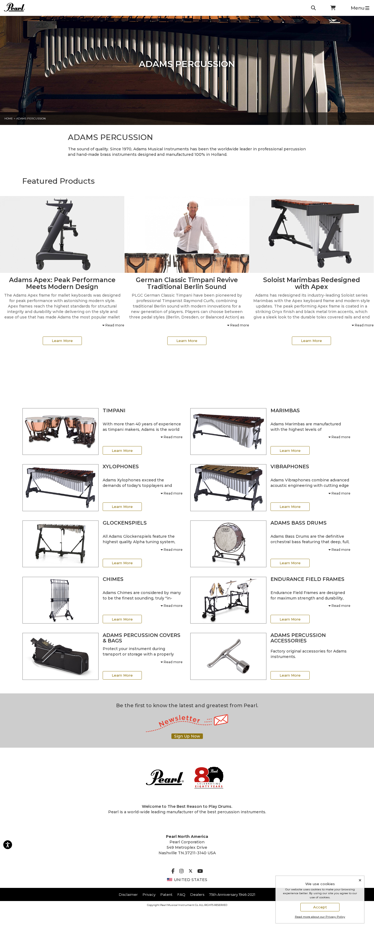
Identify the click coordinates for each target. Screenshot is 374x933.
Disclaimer (128, 894)
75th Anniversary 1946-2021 (232, 894)
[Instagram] (181, 871)
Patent (166, 894)
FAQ (181, 894)
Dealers (197, 894)
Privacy (149, 894)
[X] (190, 871)
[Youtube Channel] (200, 871)
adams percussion (31, 118)
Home (8, 118)
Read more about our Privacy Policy (320, 917)
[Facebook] (172, 871)
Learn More (62, 340)
